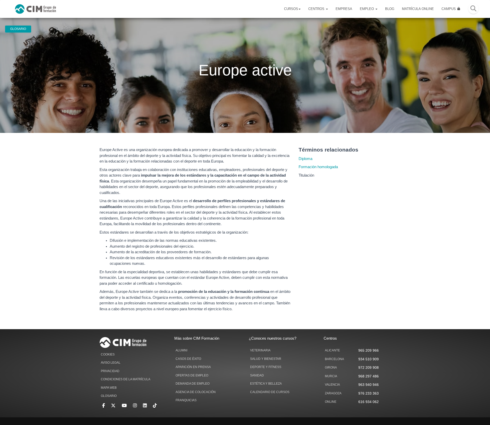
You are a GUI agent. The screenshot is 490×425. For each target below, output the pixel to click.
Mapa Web (109, 387)
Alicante (332, 350)
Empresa (344, 9)
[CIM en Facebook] (103, 405)
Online (330, 402)
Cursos (291, 9)
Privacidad (110, 371)
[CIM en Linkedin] (144, 405)
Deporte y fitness (265, 367)
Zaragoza (333, 393)
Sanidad (257, 375)
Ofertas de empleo (192, 375)
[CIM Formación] (35, 9)
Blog (389, 9)
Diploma (305, 159)
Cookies (108, 354)
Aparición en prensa (193, 367)
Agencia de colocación (196, 392)
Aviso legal (110, 362)
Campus (449, 9)
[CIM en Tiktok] (154, 405)
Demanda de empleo (193, 383)
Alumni (181, 350)
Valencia (332, 384)
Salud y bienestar (265, 359)
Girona (331, 367)
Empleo (367, 9)
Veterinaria (260, 350)
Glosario (18, 29)
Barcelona (334, 359)
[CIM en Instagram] (134, 405)
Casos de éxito (188, 359)
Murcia (331, 376)
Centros (316, 9)
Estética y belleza (266, 383)
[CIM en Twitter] (113, 405)
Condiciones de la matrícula (125, 379)
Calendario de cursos (269, 392)
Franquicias (186, 400)
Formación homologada (318, 167)
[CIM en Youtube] (124, 405)
